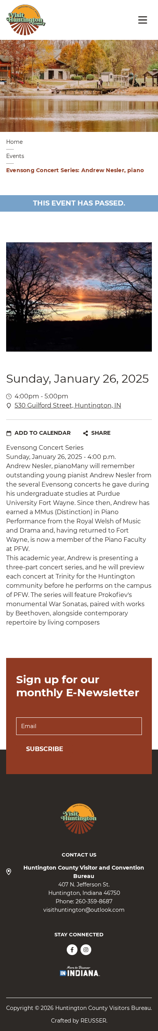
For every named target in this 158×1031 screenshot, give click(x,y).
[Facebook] (72, 949)
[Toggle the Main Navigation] (142, 20)
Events (15, 156)
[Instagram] (86, 949)
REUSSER (93, 1020)
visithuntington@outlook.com (84, 909)
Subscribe (44, 749)
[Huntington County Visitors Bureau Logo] (26, 20)
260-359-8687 (94, 901)
